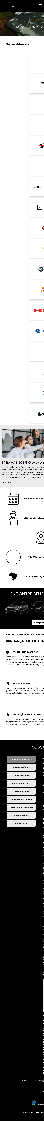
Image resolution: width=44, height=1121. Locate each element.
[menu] (40, 3)
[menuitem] (26, 1080)
